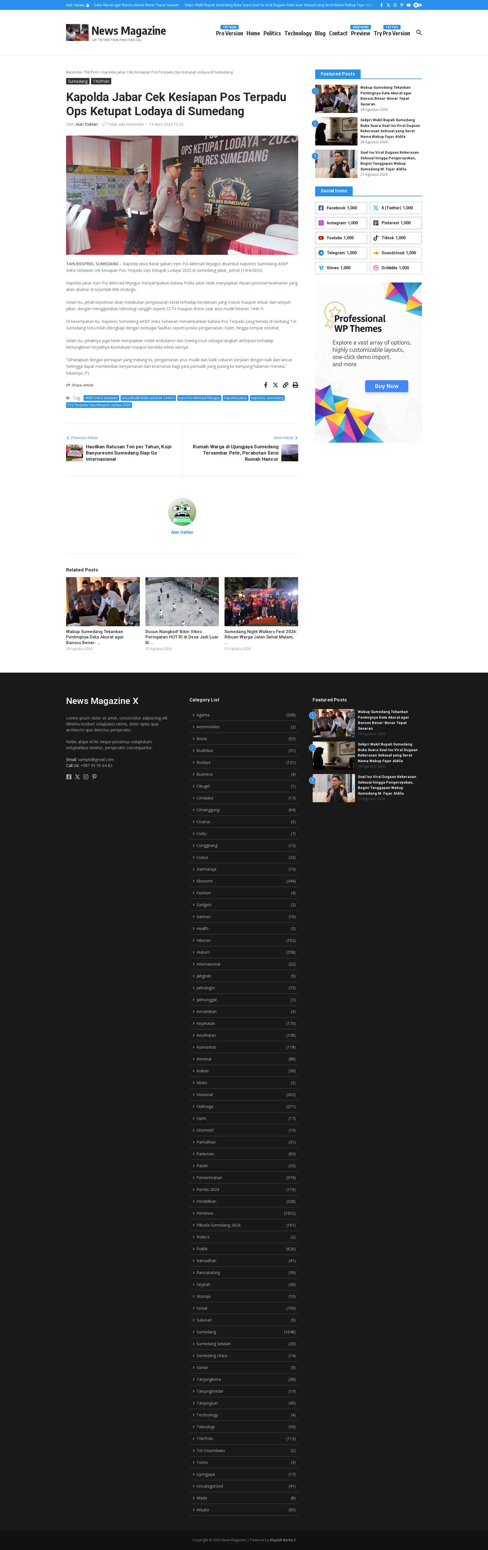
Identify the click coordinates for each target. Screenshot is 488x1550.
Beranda (73, 72)
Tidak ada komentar (125, 124)
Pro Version (229, 32)
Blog (320, 33)
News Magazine (128, 30)
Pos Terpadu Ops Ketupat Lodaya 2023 (98, 405)
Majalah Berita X (283, 1540)
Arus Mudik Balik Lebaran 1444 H (148, 397)
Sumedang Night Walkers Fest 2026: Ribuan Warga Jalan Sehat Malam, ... (261, 637)
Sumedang (78, 81)
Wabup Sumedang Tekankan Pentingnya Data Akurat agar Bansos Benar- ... (95, 637)
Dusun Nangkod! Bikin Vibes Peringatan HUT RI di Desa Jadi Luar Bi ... (182, 637)
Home (253, 33)
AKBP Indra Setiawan (101, 397)
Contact (338, 33)
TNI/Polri (91, 72)
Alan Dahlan (87, 124)
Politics (272, 33)
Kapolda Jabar (235, 397)
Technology (297, 33)
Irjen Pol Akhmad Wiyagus (199, 397)
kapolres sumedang (267, 397)
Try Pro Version (392, 32)
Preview (360, 32)
